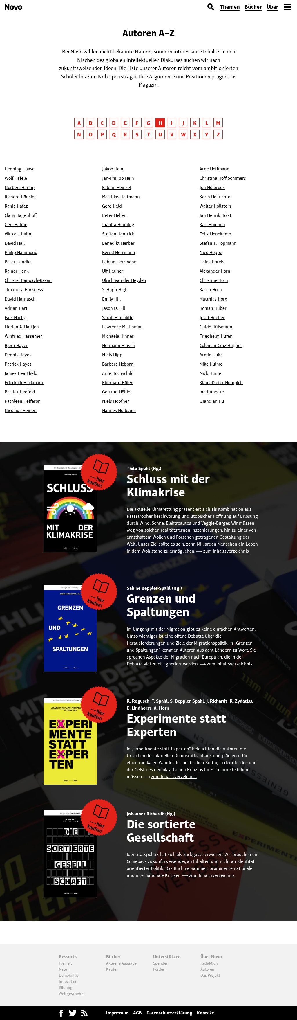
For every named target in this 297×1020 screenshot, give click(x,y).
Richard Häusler (20, 196)
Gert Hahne (16, 224)
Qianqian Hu (212, 401)
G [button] (148, 123)
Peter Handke (18, 262)
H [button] (160, 123)
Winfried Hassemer (23, 336)
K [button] (195, 123)
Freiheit (65, 963)
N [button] (79, 134)
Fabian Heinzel (116, 187)
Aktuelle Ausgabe (121, 963)
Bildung (66, 987)
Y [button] (206, 134)
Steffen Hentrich (118, 234)
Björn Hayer (16, 345)
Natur (64, 969)
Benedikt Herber (118, 243)
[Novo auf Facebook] (61, 1013)
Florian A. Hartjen (22, 327)
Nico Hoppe (211, 252)
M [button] (218, 123)
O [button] (91, 134)
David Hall (15, 243)
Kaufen (112, 969)
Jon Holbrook (212, 187)
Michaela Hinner (118, 336)
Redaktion (209, 963)
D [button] (113, 123)
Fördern (160, 969)
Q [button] (114, 134)
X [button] (195, 134)
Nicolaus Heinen (21, 410)
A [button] (79, 123)
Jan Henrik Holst (215, 215)
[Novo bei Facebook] (72, 1013)
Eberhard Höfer (117, 382)
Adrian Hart (16, 308)
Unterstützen (167, 956)
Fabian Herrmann (119, 262)
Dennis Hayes (18, 354)
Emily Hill (111, 299)
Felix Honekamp (215, 234)
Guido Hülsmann (216, 327)
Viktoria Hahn (18, 234)
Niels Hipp (112, 354)
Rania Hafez (16, 206)
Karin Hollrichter (216, 196)
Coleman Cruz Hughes (221, 345)
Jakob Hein (112, 169)
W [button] (183, 134)
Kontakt (205, 1013)
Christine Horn (214, 280)
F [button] (136, 123)
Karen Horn (211, 289)
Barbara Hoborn (117, 364)
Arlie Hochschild (118, 373)
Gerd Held (112, 206)
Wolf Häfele (16, 178)
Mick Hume (210, 373)
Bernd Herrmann (118, 252)
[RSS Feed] (84, 1013)
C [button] (102, 123)
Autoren (207, 969)
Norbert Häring (20, 187)
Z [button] (218, 134)
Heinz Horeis (212, 262)
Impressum (117, 1013)
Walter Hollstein (215, 206)
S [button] (137, 134)
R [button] (125, 134)
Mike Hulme (211, 364)
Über (272, 6)
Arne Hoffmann (214, 169)
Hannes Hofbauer (119, 410)
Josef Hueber (212, 317)
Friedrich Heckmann (24, 382)
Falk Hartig (15, 317)
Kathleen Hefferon (23, 401)
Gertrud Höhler (117, 392)
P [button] (102, 134)
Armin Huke (211, 354)
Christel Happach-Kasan (28, 280)
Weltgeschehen (72, 993)
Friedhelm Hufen (216, 336)
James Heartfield (21, 373)
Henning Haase (20, 169)
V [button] (171, 134)
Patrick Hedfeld (20, 392)
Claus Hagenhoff (21, 215)
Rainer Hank (17, 271)
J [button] (183, 123)
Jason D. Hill (113, 308)
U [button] (160, 134)
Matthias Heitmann (121, 196)
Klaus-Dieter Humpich (221, 382)
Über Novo (211, 956)
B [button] (90, 123)
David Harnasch (20, 299)
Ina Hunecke (212, 392)
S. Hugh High (115, 289)
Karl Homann (212, 224)
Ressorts (68, 956)
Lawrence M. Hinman (122, 327)
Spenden (161, 963)
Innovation (68, 981)
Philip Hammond (21, 252)
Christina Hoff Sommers (223, 178)
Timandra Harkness (24, 289)
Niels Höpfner (115, 401)
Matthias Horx (213, 299)
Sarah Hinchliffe (117, 317)
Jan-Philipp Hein (118, 178)
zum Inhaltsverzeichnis (226, 551)
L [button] (206, 123)
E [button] (125, 123)
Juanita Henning (118, 224)
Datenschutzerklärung (169, 1013)
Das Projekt (210, 975)
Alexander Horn (215, 271)
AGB (137, 1013)
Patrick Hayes (18, 364)
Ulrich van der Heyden (124, 280)
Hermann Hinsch (118, 345)
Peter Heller (114, 215)
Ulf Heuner (112, 271)
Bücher (253, 6)
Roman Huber (213, 308)
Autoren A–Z (148, 33)
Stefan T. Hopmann (218, 243)
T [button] (148, 134)
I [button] (172, 123)
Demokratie (69, 975)
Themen (230, 6)
